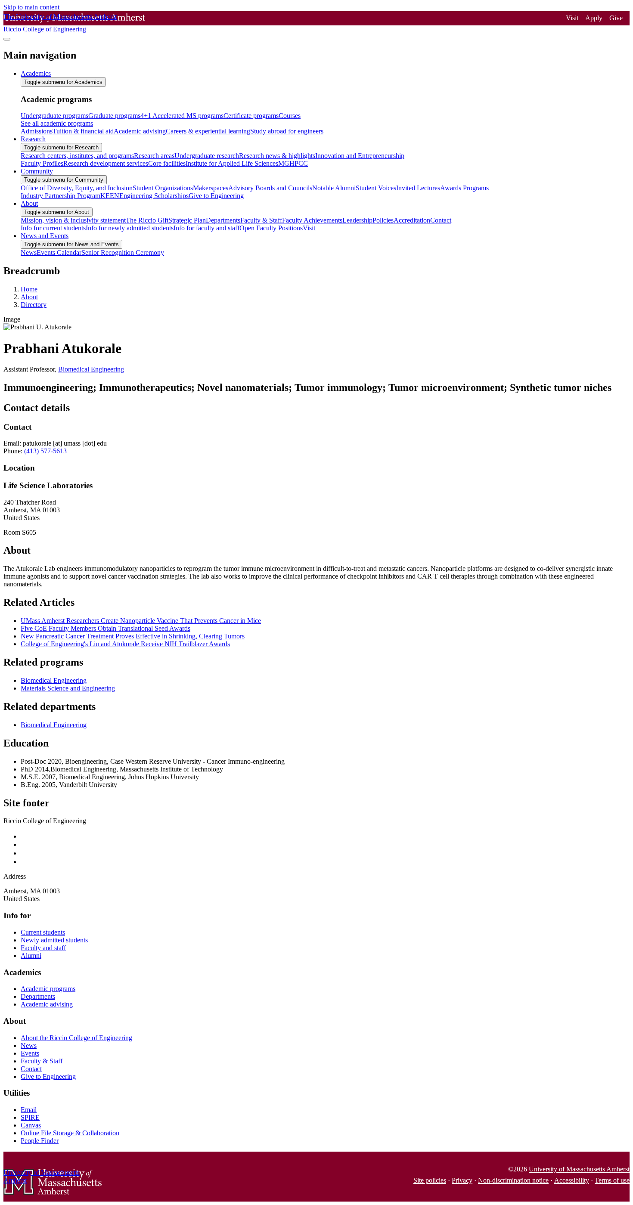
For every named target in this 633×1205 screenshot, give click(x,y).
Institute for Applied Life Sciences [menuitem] (232, 163)
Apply (593, 18)
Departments (38, 996)
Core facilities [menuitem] (167, 163)
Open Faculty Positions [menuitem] (271, 228)
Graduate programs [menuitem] (114, 115)
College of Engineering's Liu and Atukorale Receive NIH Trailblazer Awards (125, 643)
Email (29, 1109)
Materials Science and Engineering (68, 688)
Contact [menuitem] (440, 220)
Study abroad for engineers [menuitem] (286, 131)
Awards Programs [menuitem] (464, 188)
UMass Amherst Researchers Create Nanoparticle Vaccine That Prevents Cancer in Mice (141, 620)
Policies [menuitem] (383, 220)
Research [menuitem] (33, 138)
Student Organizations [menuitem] (163, 188)
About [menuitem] (29, 203)
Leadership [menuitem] (357, 220)
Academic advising (47, 1004)
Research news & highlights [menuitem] (277, 155)
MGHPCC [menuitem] (293, 163)
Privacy (462, 1180)
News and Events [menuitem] (44, 235)
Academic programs (48, 988)
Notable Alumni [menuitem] (334, 188)
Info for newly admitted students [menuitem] (130, 228)
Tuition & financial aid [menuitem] (83, 131)
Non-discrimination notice (513, 1180)
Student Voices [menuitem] (376, 188)
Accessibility (571, 1180)
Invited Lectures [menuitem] (418, 188)
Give (616, 18)
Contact (31, 1068)
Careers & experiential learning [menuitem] (208, 131)
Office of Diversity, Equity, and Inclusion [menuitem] (77, 188)
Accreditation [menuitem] (412, 220)
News (29, 1045)
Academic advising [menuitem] (140, 131)
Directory (34, 304)
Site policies (429, 1180)
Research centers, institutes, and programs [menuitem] (77, 155)
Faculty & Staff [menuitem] (261, 220)
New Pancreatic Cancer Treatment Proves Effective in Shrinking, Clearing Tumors (133, 636)
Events (30, 1053)
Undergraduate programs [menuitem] (54, 115)
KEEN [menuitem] (109, 195)
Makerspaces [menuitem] (210, 188)
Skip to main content (31, 7)
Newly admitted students (54, 940)
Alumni (31, 955)
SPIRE (30, 1117)
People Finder (40, 1140)
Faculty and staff (43, 947)
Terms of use (612, 1180)
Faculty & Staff (41, 1061)
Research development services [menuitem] (105, 163)
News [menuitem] (29, 252)
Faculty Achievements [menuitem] (312, 220)
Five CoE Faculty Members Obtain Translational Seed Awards (105, 628)
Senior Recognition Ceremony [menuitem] (122, 252)
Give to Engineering (48, 1076)
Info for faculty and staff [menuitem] (206, 228)
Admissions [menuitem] (37, 131)
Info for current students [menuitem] (53, 228)
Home (29, 289)
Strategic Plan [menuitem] (187, 220)
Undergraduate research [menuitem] (206, 155)
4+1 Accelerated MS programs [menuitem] (181, 115)
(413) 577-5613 (45, 451)
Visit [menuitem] (309, 228)
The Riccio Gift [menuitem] (147, 220)
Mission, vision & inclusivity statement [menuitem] (73, 220)
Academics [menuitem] (36, 73)
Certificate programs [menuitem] (251, 115)
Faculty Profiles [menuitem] (42, 163)
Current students (43, 932)
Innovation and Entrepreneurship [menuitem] (359, 155)
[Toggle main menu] (6, 39)
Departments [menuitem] (223, 220)
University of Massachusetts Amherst (579, 1169)
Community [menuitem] (37, 171)
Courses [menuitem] (290, 115)
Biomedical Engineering (91, 369)
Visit (572, 18)
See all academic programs (57, 123)
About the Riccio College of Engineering (76, 1037)
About (29, 296)
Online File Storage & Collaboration (70, 1133)
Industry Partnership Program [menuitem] (60, 195)
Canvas (31, 1125)
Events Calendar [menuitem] (59, 252)
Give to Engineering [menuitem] (216, 195)
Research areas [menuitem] (154, 155)
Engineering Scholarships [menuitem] (154, 195)
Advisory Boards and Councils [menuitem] (270, 188)
